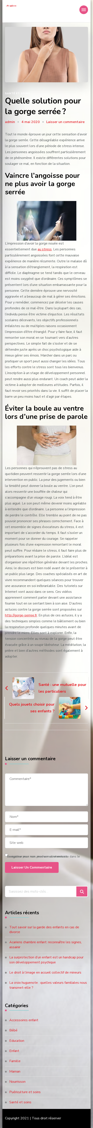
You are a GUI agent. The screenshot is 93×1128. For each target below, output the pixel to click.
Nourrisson (17, 1081)
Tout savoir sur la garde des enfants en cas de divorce (44, 929)
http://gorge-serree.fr (21, 615)
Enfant (14, 1051)
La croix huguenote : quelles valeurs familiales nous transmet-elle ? (48, 985)
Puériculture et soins (25, 1092)
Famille (15, 1061)
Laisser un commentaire (65, 122)
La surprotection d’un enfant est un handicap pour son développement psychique (46, 959)
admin (10, 122)
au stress (45, 249)
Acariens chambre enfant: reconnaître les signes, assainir (45, 944)
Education (16, 1040)
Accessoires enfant (23, 1020)
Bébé (13, 1030)
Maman (14, 1071)
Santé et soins (17, 93)
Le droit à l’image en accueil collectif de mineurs (45, 972)
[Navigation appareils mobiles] (83, 9)
